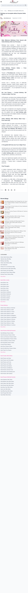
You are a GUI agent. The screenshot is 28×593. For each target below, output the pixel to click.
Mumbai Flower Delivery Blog (7, 274)
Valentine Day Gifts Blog (6, 259)
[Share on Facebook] (5, 190)
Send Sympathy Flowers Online (7, 342)
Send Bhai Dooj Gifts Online (7, 391)
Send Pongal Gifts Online (6, 392)
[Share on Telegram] (14, 190)
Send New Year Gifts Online (7, 387)
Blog (5, 10)
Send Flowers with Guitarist (6, 373)
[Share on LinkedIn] (11, 190)
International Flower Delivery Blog (8, 272)
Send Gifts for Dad (4, 290)
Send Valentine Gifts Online (6, 379)
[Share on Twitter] (8, 190)
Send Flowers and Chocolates (7, 360)
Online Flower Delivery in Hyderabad (8, 317)
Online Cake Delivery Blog (6, 262)
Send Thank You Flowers (6, 350)
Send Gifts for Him (4, 284)
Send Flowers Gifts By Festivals (8, 377)
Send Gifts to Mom (5, 288)
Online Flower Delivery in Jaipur (7, 323)
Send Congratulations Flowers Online (9, 338)
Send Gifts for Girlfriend (6, 292)
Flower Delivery (4, 305)
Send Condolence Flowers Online (8, 340)
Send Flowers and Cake (6, 358)
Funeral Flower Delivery (6, 344)
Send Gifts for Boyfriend (6, 294)
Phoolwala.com (11, 72)
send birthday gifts (21, 112)
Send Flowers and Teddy (6, 363)
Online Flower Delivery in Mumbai (8, 307)
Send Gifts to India (5, 280)
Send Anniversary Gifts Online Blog (8, 268)
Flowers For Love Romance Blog (8, 266)
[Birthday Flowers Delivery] (14, 28)
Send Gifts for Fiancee (5, 295)
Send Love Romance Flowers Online (8, 336)
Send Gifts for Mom (5, 286)
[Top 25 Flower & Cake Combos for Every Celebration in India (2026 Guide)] (2, 208)
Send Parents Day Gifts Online (7, 385)
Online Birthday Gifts (7, 54)
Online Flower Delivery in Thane (7, 311)
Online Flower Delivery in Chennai (8, 319)
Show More (3, 276)
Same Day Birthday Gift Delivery (13, 128)
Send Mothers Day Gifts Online (7, 381)
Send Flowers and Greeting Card (8, 371)
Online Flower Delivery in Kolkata (8, 321)
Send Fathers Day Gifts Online (7, 383)
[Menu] (1, 2)
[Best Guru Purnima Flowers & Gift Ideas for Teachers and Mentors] (2, 213)
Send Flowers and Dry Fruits (7, 369)
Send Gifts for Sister (5, 299)
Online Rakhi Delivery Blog (6, 257)
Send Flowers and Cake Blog (7, 270)
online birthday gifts (8, 153)
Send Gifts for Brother (5, 297)
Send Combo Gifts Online (6, 355)
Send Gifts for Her (4, 282)
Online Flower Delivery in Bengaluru (8, 315)
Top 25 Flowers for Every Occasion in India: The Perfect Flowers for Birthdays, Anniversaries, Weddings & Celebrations (15, 237)
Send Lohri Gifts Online (6, 389)
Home (2, 10)
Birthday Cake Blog (5, 260)
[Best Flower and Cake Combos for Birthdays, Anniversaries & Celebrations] (2, 244)
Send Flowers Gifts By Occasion (8, 330)
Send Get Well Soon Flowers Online (8, 348)
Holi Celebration (4, 264)
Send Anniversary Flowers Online (8, 334)
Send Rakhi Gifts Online (6, 394)
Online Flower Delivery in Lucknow (8, 325)
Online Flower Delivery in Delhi (7, 309)
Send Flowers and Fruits (6, 362)
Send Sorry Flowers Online (6, 346)
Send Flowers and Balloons (6, 367)
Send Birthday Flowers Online (7, 333)
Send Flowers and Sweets (6, 365)
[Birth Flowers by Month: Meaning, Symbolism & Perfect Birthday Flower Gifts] (2, 248)
